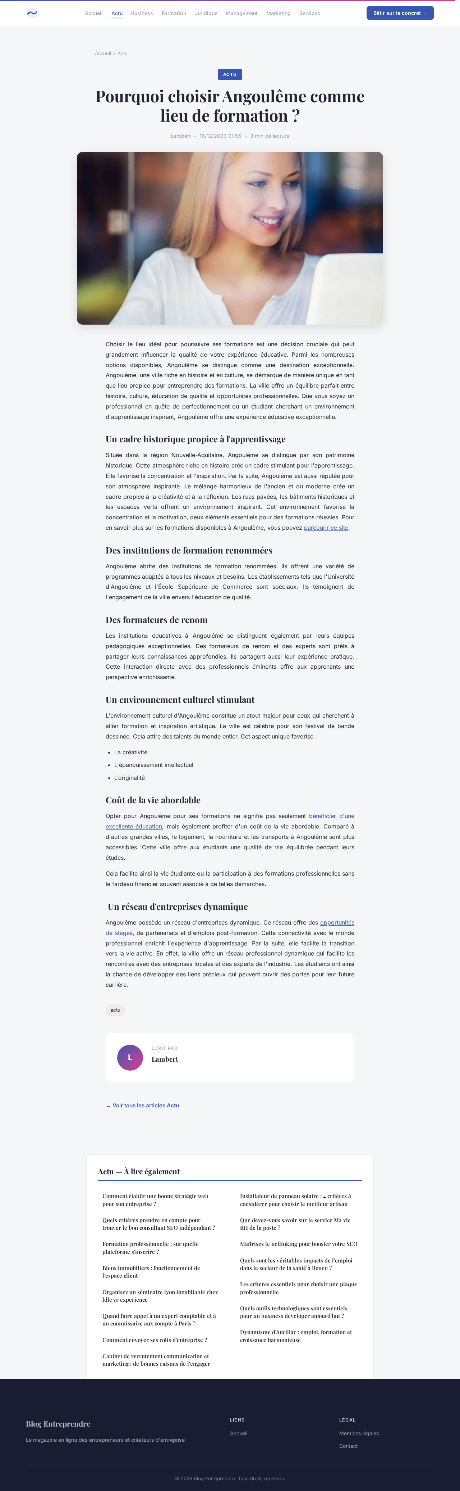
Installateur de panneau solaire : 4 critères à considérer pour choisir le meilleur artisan (295, 1199)
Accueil (94, 13)
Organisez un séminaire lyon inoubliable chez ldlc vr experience (160, 1295)
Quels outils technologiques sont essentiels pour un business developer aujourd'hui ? (294, 1312)
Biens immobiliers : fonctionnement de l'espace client (151, 1271)
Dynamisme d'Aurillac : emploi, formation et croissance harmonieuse (296, 1335)
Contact (348, 1446)
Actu (117, 13)
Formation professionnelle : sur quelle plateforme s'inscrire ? (150, 1247)
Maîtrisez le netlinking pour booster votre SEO (299, 1243)
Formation (174, 13)
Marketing (278, 13)
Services (309, 13)
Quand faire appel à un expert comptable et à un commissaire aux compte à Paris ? (159, 1319)
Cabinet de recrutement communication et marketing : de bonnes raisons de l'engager (156, 1359)
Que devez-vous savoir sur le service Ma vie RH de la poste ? (295, 1223)
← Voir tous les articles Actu (142, 1105)
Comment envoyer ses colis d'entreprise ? (154, 1339)
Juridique (206, 13)
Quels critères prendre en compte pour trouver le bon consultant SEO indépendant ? (158, 1223)
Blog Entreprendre (58, 1423)
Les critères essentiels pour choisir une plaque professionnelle (298, 1287)
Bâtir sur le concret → (400, 13)
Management (242, 13)
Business (142, 13)
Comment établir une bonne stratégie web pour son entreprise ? (155, 1199)
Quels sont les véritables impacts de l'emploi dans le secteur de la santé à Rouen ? (296, 1264)
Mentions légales (359, 1433)
